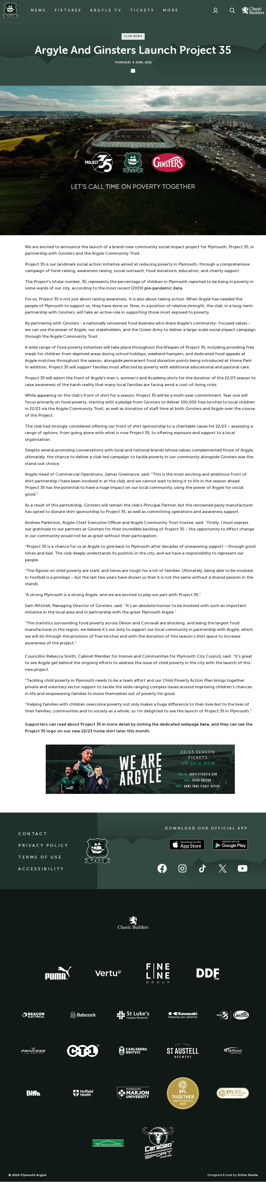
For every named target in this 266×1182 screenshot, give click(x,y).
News (38, 10)
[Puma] (58, 973)
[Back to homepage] (10, 10)
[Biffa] (33, 1093)
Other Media (247, 1175)
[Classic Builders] (133, 923)
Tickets (142, 10)
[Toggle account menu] (215, 10)
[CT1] (83, 1050)
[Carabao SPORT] (158, 1143)
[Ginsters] (233, 1015)
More (171, 10)
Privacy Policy (43, 845)
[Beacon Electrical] (33, 1015)
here (204, 724)
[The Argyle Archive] (108, 1143)
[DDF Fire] (208, 973)
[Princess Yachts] (33, 1051)
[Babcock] (83, 1015)
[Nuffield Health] (83, 1093)
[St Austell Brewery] (183, 1050)
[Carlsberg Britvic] (133, 1051)
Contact (33, 833)
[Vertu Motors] (108, 973)
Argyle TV (106, 10)
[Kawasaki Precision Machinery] (183, 1015)
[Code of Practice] (183, 1093)
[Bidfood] (233, 1051)
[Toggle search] (232, 10)
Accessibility (41, 868)
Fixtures (68, 10)
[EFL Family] (233, 1093)
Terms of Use (40, 857)
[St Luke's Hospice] (133, 1015)
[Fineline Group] (158, 973)
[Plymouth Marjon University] (133, 1093)
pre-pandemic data (163, 288)
